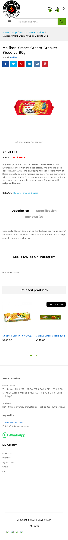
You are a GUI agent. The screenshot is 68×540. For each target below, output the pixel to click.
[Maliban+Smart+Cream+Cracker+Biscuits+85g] (13, 64)
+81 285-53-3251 (14, 422)
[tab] (20, 212)
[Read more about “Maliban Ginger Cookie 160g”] (43, 330)
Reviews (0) (34, 216)
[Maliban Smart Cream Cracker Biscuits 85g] (5, 64)
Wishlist (6, 457)
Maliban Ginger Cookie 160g (50, 335)
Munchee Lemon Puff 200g (16, 335)
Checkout (7, 453)
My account (8, 462)
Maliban (14, 57)
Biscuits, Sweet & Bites (25, 193)
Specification (46, 210)
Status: (6, 157)
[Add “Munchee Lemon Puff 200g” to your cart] (9, 330)
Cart (4, 471)
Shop (5, 466)
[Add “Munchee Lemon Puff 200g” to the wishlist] (24, 330)
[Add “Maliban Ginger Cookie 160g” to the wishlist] (57, 330)
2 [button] (34, 355)
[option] (17, 324)
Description (20, 210)
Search (62, 21)
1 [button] (31, 355)
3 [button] (37, 355)
